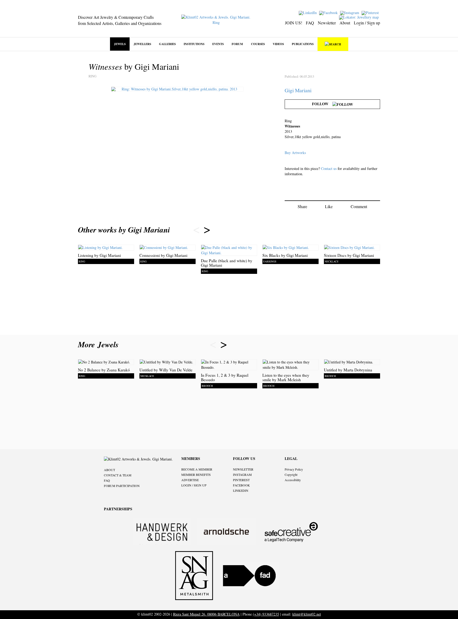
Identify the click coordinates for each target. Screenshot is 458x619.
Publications (303, 44)
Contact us (329, 168)
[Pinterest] (371, 12)
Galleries (167, 44)
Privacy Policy (294, 469)
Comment (359, 206)
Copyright (291, 474)
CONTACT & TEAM (117, 475)
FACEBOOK (241, 485)
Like (329, 206)
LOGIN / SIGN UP (193, 485)
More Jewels (99, 344)
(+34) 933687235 (266, 614)
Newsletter (327, 22)
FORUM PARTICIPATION (122, 486)
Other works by (124, 229)
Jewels (120, 44)
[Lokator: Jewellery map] (359, 16)
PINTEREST (241, 480)
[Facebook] (329, 12)
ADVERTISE (190, 480)
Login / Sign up (367, 22)
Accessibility (293, 480)
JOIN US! (293, 22)
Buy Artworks (295, 152)
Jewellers (142, 44)
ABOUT (109, 470)
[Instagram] (350, 12)
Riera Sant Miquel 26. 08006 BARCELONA (206, 614)
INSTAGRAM (242, 474)
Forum (237, 44)
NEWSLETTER (243, 469)
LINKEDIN (240, 490)
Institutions (194, 44)
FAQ (310, 22)
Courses (258, 44)
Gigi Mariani (298, 90)
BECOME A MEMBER (196, 469)
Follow (322, 104)
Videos (278, 44)
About (345, 22)
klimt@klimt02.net (306, 614)
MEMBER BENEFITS (196, 474)
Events (218, 44)
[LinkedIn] (308, 12)
